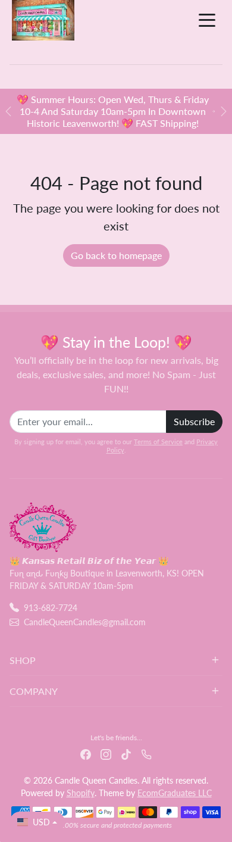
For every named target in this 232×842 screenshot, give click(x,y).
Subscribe (194, 421)
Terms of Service (158, 441)
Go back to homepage (116, 255)
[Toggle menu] (207, 20)
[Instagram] (106, 753)
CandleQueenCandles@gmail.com (85, 622)
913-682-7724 (50, 608)
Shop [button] (23, 660)
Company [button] (34, 691)
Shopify (81, 793)
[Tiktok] (126, 753)
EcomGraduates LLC (174, 793)
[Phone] (146, 753)
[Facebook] (86, 753)
